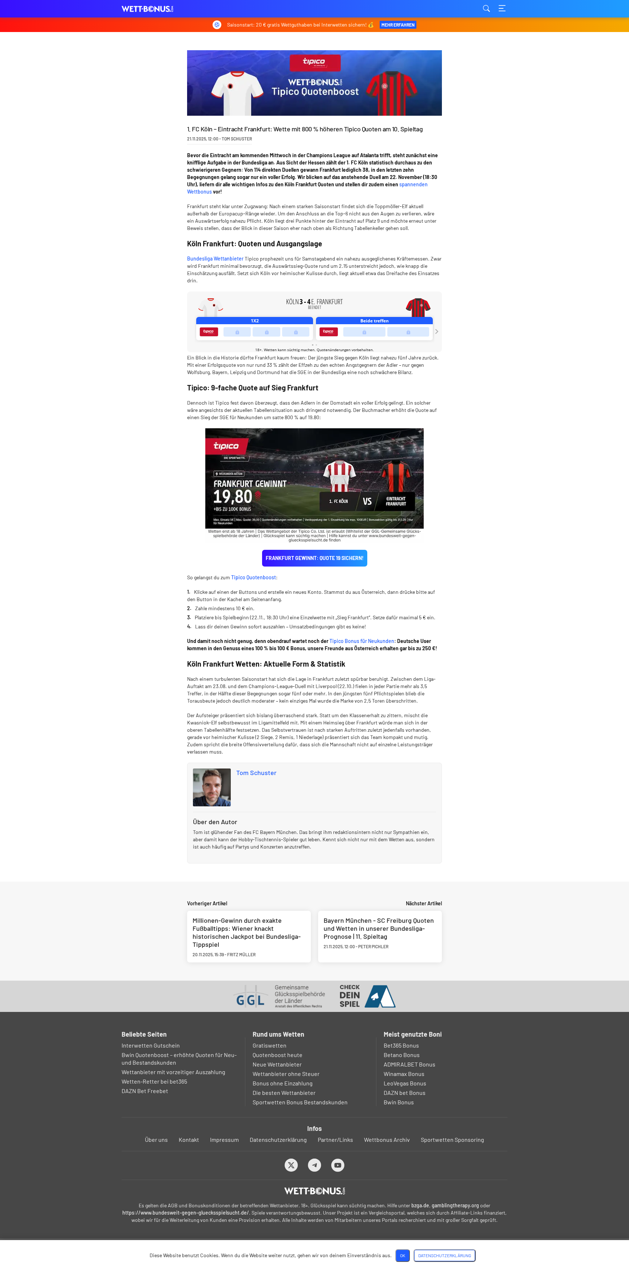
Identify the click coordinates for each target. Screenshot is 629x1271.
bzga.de (420, 1205)
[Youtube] (338, 1165)
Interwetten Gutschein (151, 1045)
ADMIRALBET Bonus (409, 1064)
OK (402, 1255)
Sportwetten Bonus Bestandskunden (300, 1102)
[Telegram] (314, 1165)
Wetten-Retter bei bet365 (154, 1081)
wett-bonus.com (158, 9)
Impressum (224, 1139)
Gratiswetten (269, 1045)
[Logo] (314, 1191)
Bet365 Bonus (401, 1045)
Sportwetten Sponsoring (452, 1139)
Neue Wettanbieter (277, 1064)
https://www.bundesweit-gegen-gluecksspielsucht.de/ (185, 1213)
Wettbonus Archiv (387, 1139)
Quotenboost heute (277, 1054)
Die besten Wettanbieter (284, 1092)
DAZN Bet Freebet (145, 1090)
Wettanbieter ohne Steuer (286, 1073)
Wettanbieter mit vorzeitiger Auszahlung (173, 1071)
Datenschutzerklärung (278, 1139)
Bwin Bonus (399, 1102)
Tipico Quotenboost (253, 577)
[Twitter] (291, 1165)
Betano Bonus (402, 1054)
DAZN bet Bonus (405, 1092)
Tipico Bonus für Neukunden (361, 641)
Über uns (156, 1139)
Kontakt (189, 1139)
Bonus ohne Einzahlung (283, 1083)
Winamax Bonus (404, 1073)
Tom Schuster (256, 772)
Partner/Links (335, 1139)
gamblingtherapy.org (455, 1205)
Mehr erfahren (398, 24)
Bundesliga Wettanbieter (215, 258)
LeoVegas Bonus (405, 1083)
